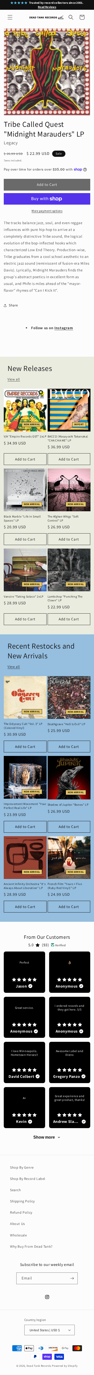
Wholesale (18, 1235)
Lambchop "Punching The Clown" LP (65, 598)
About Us (17, 1223)
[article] (24, 972)
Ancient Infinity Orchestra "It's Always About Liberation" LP (25, 886)
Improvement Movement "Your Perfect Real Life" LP (25, 806)
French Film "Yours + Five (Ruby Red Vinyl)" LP (65, 886)
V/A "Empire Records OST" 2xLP (25, 436)
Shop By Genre (22, 1167)
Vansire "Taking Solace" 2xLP (24, 596)
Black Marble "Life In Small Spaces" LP (22, 518)
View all (14, 379)
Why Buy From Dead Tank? (31, 1246)
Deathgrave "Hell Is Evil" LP (66, 724)
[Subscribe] (71, 1278)
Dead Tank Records (39, 1365)
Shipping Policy (22, 1201)
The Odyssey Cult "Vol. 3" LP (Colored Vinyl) (23, 726)
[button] (10, 17)
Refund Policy (21, 1212)
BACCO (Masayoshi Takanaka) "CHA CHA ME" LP (68, 438)
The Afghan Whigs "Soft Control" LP (63, 518)
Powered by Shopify (65, 1365)
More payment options (47, 211)
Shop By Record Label (27, 1178)
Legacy (11, 143)
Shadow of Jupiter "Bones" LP (68, 804)
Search (15, 1190)
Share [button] (13, 305)
